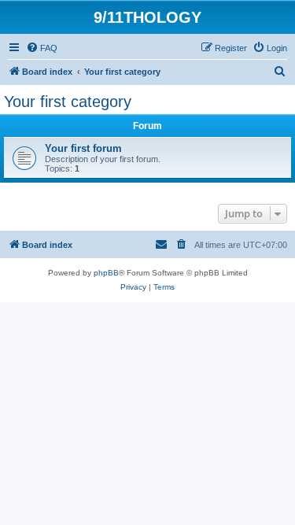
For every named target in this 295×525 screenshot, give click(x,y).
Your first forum (83, 148)
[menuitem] (41, 48)
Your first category (67, 101)
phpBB (106, 272)
